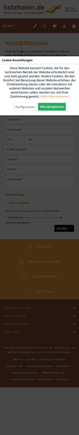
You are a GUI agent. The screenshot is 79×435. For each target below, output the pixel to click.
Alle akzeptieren (52, 107)
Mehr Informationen (54, 96)
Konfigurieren (25, 107)
